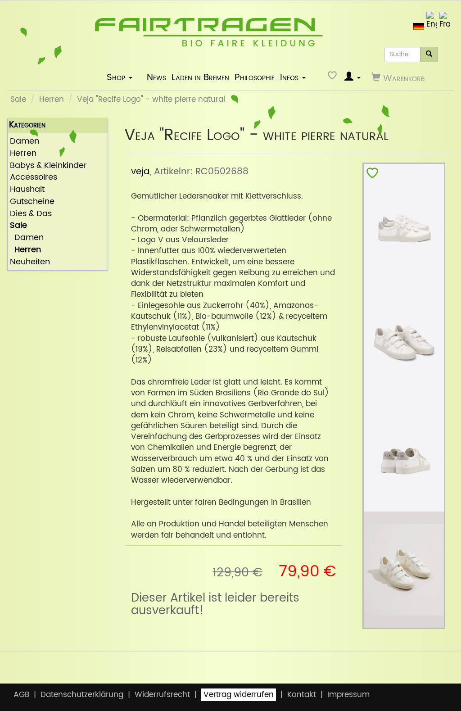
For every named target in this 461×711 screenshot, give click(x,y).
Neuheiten (30, 262)
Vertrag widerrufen (238, 694)
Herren (51, 99)
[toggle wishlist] (372, 175)
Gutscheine (32, 202)
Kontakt (301, 694)
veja (140, 171)
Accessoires (33, 178)
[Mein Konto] (352, 78)
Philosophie (255, 77)
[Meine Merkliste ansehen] (333, 78)
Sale (18, 99)
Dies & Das (31, 214)
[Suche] (429, 54)
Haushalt (27, 190)
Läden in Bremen (200, 77)
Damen (27, 238)
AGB (21, 694)
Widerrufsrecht (162, 694)
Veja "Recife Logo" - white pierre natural (151, 99)
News (156, 77)
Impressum (348, 694)
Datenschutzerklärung (82, 694)
